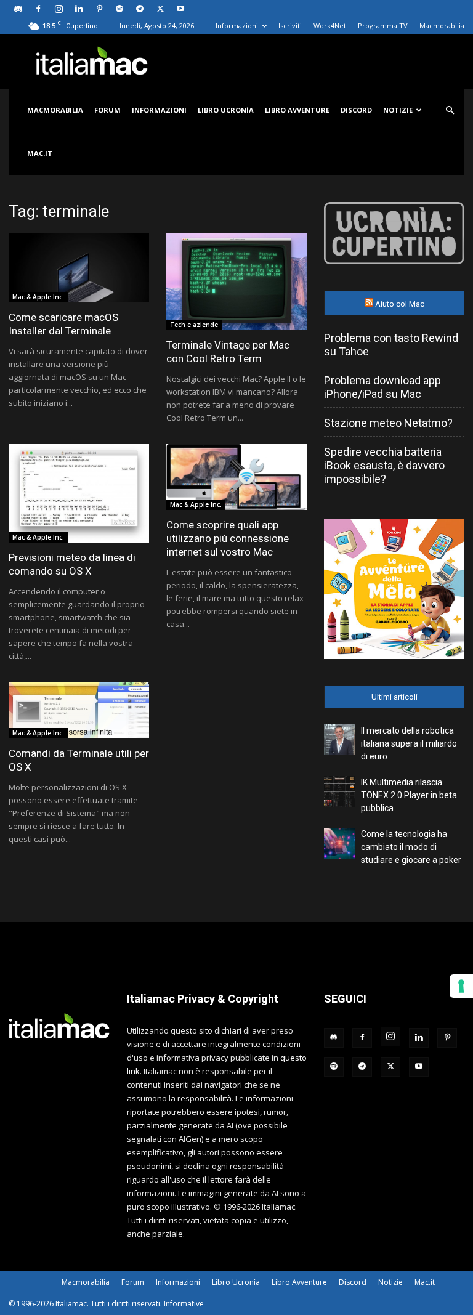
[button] (449, 110)
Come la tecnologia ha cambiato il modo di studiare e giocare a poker (411, 847)
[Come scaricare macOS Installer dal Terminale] (79, 267)
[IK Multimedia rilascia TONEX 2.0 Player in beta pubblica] (339, 791)
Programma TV (383, 25)
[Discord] (18, 8)
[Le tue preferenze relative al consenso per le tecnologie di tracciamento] (461, 986)
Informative (184, 1303)
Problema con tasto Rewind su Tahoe (391, 344)
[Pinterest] (99, 8)
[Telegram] (140, 8)
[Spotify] (119, 8)
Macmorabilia (441, 25)
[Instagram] (58, 8)
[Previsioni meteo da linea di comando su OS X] (79, 493)
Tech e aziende (194, 324)
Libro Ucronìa (226, 110)
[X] (160, 8)
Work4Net (329, 25)
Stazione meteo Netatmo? (388, 422)
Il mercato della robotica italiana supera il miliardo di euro (409, 743)
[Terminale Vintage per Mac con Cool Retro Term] (236, 281)
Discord (356, 110)
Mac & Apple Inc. (38, 297)
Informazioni (237, 25)
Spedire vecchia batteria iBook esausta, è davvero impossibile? (384, 465)
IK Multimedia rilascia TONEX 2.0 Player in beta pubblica (409, 795)
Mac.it (39, 153)
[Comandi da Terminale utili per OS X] (79, 710)
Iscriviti (290, 25)
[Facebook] (38, 8)
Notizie (398, 110)
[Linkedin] (79, 8)
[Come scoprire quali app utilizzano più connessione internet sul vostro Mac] (236, 477)
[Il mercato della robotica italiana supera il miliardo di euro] (339, 739)
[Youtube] (180, 8)
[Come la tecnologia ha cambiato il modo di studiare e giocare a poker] (339, 843)
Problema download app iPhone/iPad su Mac (382, 387)
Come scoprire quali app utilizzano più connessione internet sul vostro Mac (227, 538)
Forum (107, 110)
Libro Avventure (297, 110)
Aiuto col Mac (399, 304)
